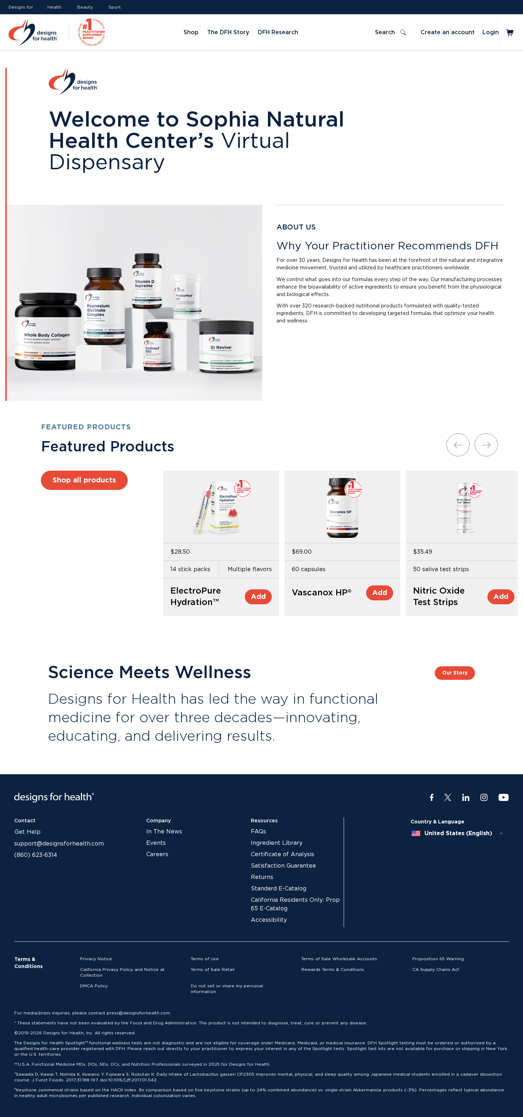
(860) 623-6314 (35, 855)
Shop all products (84, 480)
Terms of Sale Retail (212, 969)
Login (490, 32)
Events (156, 843)
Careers (157, 854)
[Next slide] (486, 444)
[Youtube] (503, 798)
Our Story (454, 673)
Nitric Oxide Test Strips (439, 597)
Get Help (28, 832)
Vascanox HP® (322, 593)
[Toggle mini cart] (510, 32)
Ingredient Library (276, 843)
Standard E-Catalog (278, 888)
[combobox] (457, 833)
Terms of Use (205, 959)
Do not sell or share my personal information (227, 989)
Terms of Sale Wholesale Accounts (339, 959)
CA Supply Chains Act (435, 969)
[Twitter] (447, 798)
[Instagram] (484, 798)
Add (258, 596)
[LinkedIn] (466, 798)
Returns (262, 877)
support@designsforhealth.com (59, 844)
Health (54, 7)
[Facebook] (432, 798)
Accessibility (269, 920)
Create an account (448, 32)
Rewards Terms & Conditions (332, 969)
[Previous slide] (458, 444)
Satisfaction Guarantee (283, 866)
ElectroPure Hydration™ (195, 597)
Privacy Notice (96, 959)
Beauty (85, 7)
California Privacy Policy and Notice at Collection (122, 972)
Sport (115, 7)
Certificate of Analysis (282, 854)
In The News (164, 831)
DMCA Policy (94, 986)
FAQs (258, 831)
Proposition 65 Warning (438, 959)
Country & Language (437, 821)
